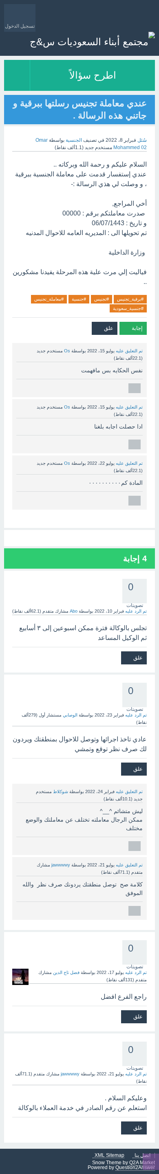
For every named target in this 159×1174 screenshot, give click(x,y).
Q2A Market (142, 1162)
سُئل (142, 140)
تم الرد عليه (136, 611)
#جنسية (79, 299)
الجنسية (74, 140)
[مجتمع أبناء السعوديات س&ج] (92, 42)
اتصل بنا (142, 1155)
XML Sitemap (109, 1155)
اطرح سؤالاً (92, 75)
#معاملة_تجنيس (49, 299)
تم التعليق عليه (129, 350)
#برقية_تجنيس (130, 299)
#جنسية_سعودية (128, 308)
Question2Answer (135, 1167)
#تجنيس (101, 299)
